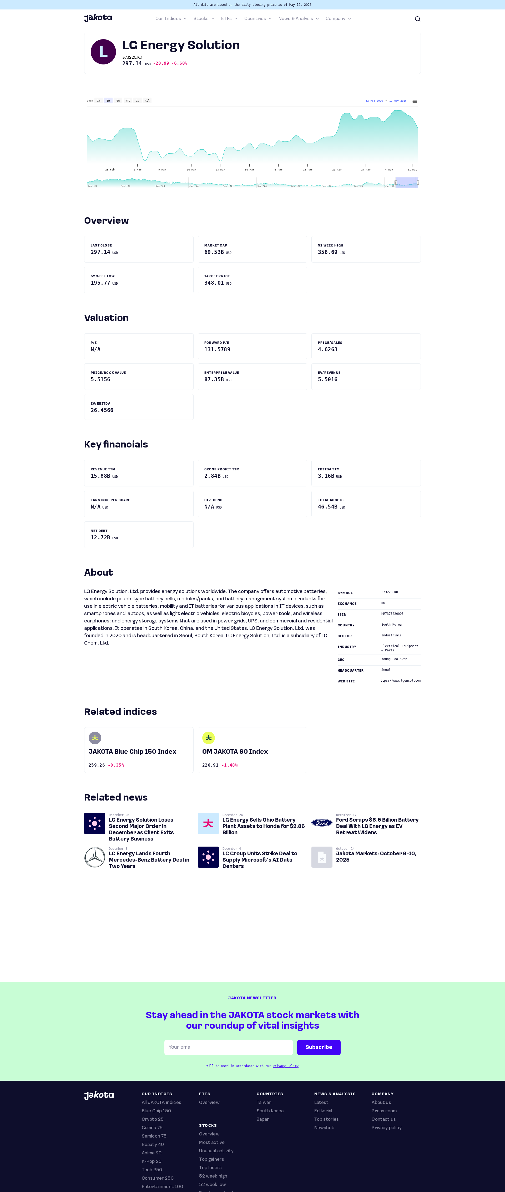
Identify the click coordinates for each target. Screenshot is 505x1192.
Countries (255, 19)
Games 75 (152, 1128)
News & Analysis (296, 19)
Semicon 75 (154, 1136)
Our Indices (168, 19)
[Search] (418, 19)
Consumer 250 (158, 1178)
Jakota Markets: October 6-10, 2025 (376, 857)
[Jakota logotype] (98, 21)
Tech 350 (152, 1170)
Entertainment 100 (162, 1187)
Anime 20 (151, 1153)
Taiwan (264, 1102)
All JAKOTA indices (161, 1102)
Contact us (384, 1119)
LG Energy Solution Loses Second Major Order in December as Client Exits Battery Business (141, 830)
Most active (212, 1142)
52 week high (213, 1176)
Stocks (201, 19)
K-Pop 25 (151, 1161)
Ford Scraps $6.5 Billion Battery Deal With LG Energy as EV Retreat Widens (377, 827)
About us (381, 1102)
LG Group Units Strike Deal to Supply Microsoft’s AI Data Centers (260, 860)
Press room (384, 1111)
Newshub (324, 1128)
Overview (209, 1134)
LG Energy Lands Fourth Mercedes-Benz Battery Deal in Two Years (149, 860)
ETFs (226, 19)
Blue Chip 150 (156, 1111)
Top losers (210, 1168)
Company (335, 19)
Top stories (326, 1119)
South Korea (270, 1111)
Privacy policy (387, 1128)
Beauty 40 (153, 1145)
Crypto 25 (153, 1119)
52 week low (212, 1185)
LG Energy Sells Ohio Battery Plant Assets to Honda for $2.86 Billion (264, 827)
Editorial (323, 1111)
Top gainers (211, 1159)
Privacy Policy (286, 1066)
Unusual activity (216, 1151)
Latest (321, 1102)
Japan (263, 1119)
